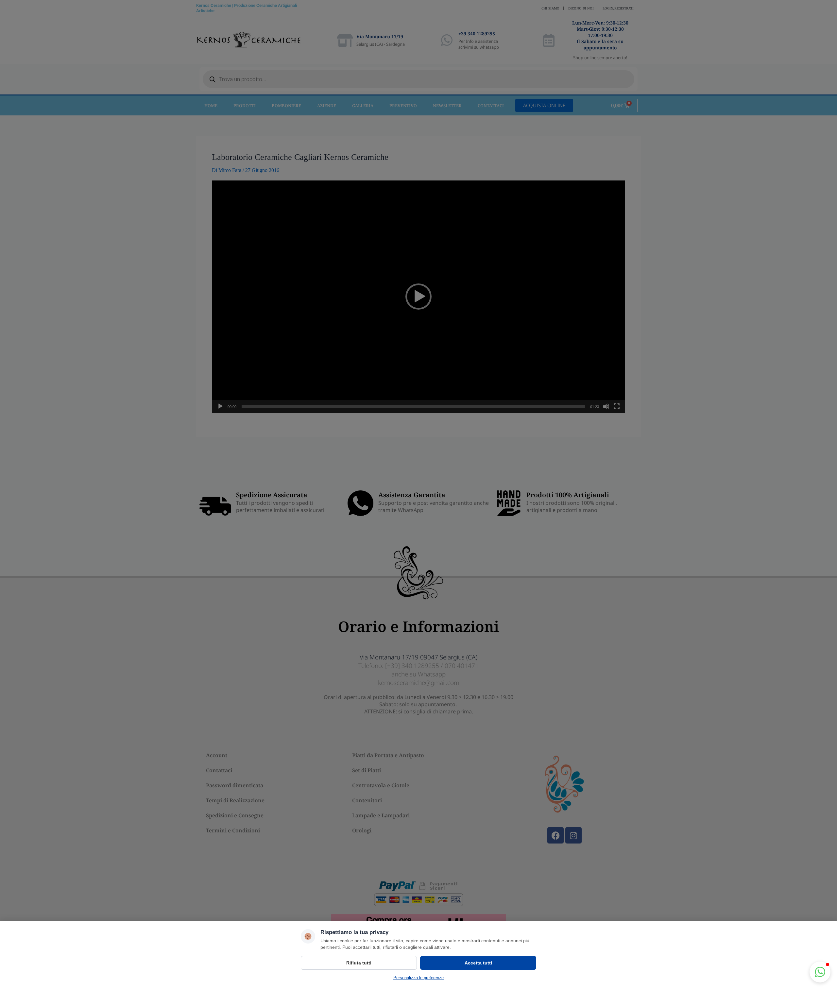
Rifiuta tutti (358, 962)
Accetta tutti (478, 962)
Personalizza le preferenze (418, 977)
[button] (820, 972)
